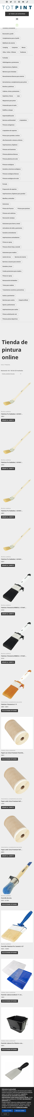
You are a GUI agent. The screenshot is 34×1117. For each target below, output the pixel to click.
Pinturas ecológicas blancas (11, 174)
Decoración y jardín (8, 33)
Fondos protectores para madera (12, 271)
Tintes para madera (8, 285)
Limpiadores (23, 120)
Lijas (18, 96)
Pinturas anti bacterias (9, 149)
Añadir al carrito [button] (8, 420)
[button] (17, 18)
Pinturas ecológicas (8, 164)
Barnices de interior (20, 257)
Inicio (2, 364)
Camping (5, 47)
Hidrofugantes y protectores (11, 62)
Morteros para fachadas (9, 71)
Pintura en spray (7, 242)
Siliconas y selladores (9, 28)
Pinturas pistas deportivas (10, 319)
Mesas (23, 47)
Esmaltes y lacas (7, 266)
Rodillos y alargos (8, 110)
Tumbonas (23, 52)
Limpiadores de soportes (9, 130)
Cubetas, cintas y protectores (11, 91)
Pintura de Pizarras (8, 208)
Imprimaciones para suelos (10, 309)
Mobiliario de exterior (9, 43)
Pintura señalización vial (10, 314)
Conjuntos (15, 47)
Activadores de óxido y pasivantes (12, 228)
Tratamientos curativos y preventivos (13, 290)
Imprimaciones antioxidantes (11, 237)
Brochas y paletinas (8, 86)
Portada (4, 184)
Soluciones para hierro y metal (11, 223)
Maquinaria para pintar (9, 100)
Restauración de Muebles (10, 280)
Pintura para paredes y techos (11, 135)
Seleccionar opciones (9, 710)
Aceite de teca (7, 257)
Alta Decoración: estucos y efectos (12, 140)
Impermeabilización (8, 115)
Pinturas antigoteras (8, 125)
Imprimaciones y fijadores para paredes (14, 194)
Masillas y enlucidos (8, 198)
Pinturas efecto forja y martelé (11, 247)
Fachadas (5, 58)
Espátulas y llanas (8, 96)
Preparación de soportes (9, 189)
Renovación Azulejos (9, 218)
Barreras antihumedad (9, 120)
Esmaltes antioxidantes (9, 233)
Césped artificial (23, 300)
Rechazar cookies (20, 1110)
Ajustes (5, 1114)
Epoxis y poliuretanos (9, 305)
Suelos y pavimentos (8, 295)
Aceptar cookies (7, 1110)
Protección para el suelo (10, 105)
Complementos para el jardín (11, 38)
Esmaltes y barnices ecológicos (12, 169)
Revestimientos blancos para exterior (13, 76)
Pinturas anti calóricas (9, 213)
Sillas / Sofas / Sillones (9, 52)
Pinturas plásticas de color (10, 159)
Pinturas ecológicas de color (11, 178)
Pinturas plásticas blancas (10, 154)
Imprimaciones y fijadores (10, 67)
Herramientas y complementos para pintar (14, 82)
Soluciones (5, 204)
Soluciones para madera (9, 252)
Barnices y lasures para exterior (12, 261)
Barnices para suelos (9, 300)
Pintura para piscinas (24, 208)
